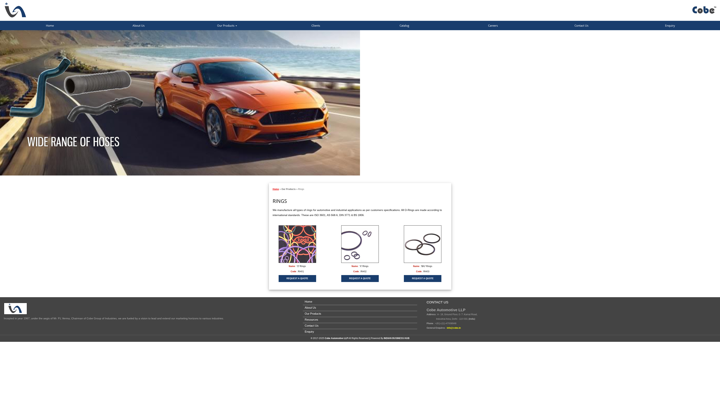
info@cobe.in (454, 328)
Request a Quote (297, 278)
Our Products (226, 25)
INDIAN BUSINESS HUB (397, 338)
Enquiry (670, 25)
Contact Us (581, 25)
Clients (315, 25)
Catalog (404, 25)
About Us (139, 25)
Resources (311, 319)
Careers (493, 25)
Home (50, 25)
